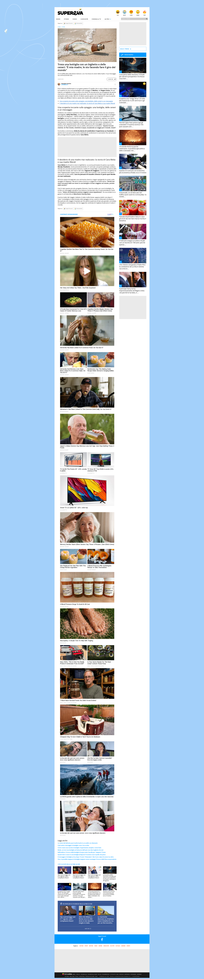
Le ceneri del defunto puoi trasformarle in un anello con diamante (78, 843)
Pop (145, 15)
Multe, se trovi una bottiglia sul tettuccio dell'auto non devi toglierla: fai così (80, 850)
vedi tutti (87, 928)
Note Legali (72, 976)
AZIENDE (123, 946)
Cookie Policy (82, 976)
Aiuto (96, 976)
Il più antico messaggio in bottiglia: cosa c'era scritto (73, 845)
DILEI (117, 974)
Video (75, 19)
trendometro (128, 55)
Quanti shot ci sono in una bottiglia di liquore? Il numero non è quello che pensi (82, 855)
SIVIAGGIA (121, 974)
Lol (118, 15)
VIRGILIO (78, 974)
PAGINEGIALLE (84, 974)
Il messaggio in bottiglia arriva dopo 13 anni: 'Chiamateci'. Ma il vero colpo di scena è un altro (86, 857)
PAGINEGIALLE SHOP (92, 974)
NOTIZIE (81, 946)
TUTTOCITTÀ (113, 974)
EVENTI (128, 946)
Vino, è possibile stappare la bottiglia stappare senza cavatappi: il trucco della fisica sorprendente (87, 859)
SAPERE (100, 946)
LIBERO (74, 974)
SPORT (86, 946)
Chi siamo (67, 976)
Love (131, 15)
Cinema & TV (96, 19)
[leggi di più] (115, 84)
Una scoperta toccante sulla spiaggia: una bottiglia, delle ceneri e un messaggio (86, 101)
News (58, 19)
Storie (66, 19)
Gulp (124, 15)
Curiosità (84, 19)
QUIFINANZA (127, 974)
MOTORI (91, 946)
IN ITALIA (118, 946)
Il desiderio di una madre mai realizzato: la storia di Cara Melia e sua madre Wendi (87, 103)
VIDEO (95, 946)
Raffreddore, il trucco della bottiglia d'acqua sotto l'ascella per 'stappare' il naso (82, 852)
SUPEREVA (139, 974)
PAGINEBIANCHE (105, 974)
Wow (138, 15)
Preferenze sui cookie (89, 976)
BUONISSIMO (133, 974)
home (59, 27)
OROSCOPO (106, 946)
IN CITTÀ (112, 946)
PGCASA (100, 974)
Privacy (76, 976)
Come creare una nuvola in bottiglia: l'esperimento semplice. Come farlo (79, 848)
